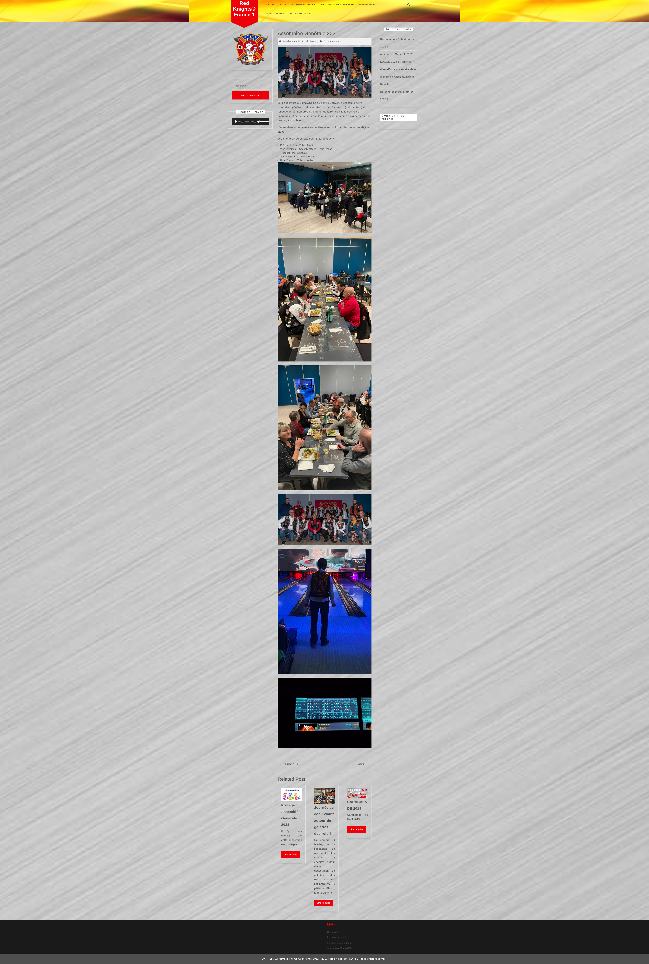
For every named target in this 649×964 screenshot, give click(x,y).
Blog (283, 4)
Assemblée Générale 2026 (396, 54)
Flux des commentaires (339, 943)
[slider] (263, 121)
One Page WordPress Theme (279, 958)
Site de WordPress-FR (339, 948)
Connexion (333, 932)
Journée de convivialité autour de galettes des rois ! (324, 820)
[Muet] (258, 121)
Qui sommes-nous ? (303, 4)
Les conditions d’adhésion (337, 4)
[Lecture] (236, 121)
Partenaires (367, 4)
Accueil (270, 4)
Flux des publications (338, 937)
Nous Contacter (301, 13)
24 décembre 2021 (293, 41)
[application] (250, 121)
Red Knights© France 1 (244, 8)
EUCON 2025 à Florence (395, 61)
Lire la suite (292, 855)
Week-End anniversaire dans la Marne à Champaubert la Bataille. (398, 77)
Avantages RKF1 (275, 13)
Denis (313, 41)
